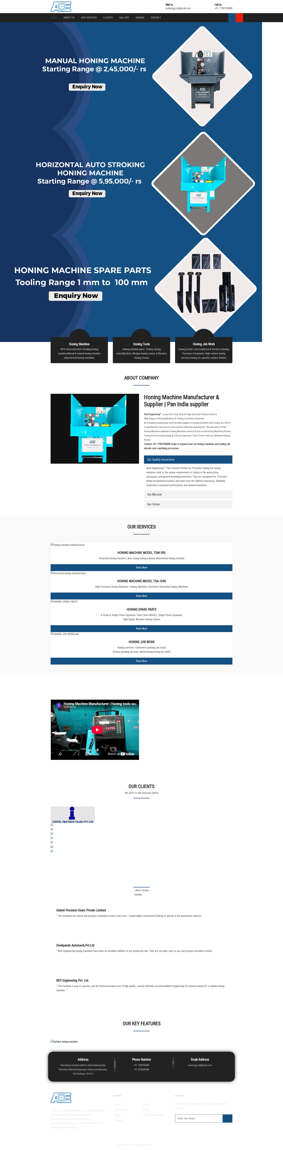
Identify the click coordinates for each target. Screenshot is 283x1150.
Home (54, 17)
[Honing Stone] (59, 825)
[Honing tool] (58, 838)
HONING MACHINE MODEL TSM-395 (141, 553)
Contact (156, 17)
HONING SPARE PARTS (141, 609)
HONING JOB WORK (142, 642)
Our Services (89, 17)
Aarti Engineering (161, 1144)
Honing (140, 17)
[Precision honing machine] (65, 851)
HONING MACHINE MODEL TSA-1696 (141, 581)
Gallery (124, 17)
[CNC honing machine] (62, 847)
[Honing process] (60, 833)
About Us (69, 17)
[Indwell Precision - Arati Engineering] (73, 814)
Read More (141, 567)
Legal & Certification (153, 1115)
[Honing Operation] (61, 829)
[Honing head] (58, 842)
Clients (108, 17)
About (146, 1104)
